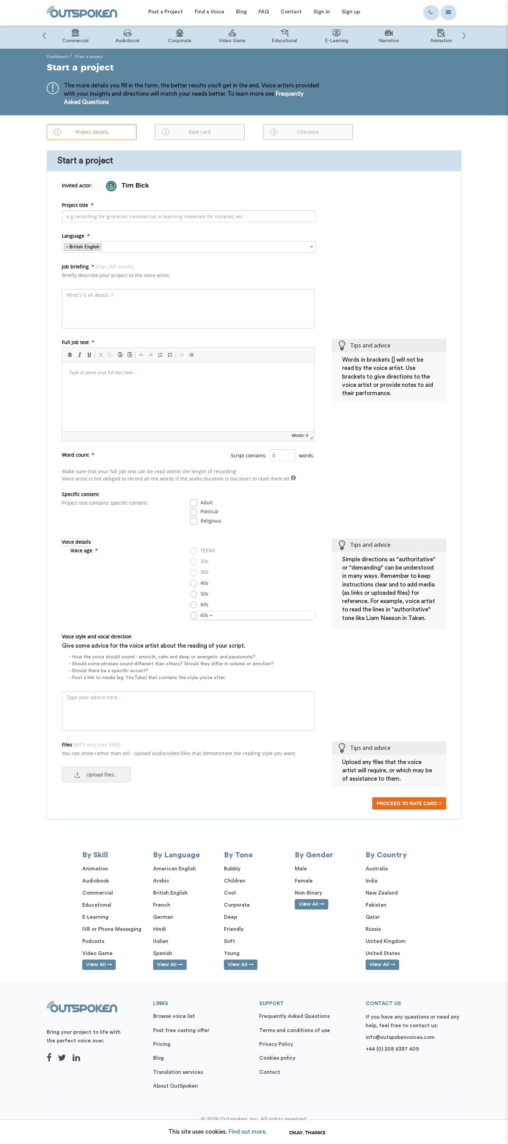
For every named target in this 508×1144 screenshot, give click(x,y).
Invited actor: (77, 185)
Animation (95, 868)
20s (203, 561)
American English (174, 868)
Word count (78, 454)
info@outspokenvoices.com (400, 1037)
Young (231, 953)
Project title (78, 205)
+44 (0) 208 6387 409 (392, 1049)
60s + (206, 615)
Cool (230, 893)
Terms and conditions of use (294, 1030)
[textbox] (105, 246)
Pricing (161, 1044)
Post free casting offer (181, 1030)
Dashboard (57, 57)
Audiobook (95, 881)
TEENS (207, 550)
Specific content (105, 498)
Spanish (162, 953)
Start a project (89, 57)
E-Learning (95, 917)
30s (203, 572)
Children (234, 881)
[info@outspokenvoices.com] (448, 12)
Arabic (161, 881)
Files (179, 748)
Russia (373, 929)
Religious (210, 520)
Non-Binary (308, 893)
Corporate (237, 905)
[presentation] (44, 32)
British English (170, 893)
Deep (230, 917)
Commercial (97, 893)
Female (304, 881)
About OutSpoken (175, 1086)
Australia (377, 868)
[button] (70, 354)
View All (96, 964)
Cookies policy (277, 1058)
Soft (229, 941)
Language (76, 235)
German (163, 917)
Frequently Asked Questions (294, 1016)
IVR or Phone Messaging (111, 929)
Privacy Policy (276, 1044)
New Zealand (382, 893)
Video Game (97, 953)
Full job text (78, 342)
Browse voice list (174, 1016)
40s (203, 583)
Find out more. (247, 1132)
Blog (158, 1058)
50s (203, 593)
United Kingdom (386, 941)
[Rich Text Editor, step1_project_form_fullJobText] (188, 396)
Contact (269, 1072)
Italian (160, 941)
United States (383, 953)
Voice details (76, 541)
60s (203, 604)
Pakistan (376, 905)
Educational (96, 905)
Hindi (159, 929)
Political (208, 511)
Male (301, 868)
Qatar (373, 917)
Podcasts (93, 941)
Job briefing (116, 270)
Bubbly (232, 868)
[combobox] (189, 247)
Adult (206, 502)
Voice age (84, 550)
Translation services (178, 1072)
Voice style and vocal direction (168, 656)
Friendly (234, 929)
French (161, 905)
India (371, 881)
